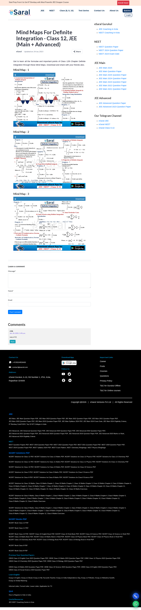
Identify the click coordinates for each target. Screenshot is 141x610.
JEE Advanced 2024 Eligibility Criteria (22, 436)
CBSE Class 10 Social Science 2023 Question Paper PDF (29, 570)
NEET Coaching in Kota (109, 33)
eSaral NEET (104, 124)
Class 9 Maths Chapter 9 (72, 498)
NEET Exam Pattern (59, 447)
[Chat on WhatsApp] (136, 604)
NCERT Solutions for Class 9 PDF (21, 472)
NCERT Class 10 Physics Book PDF (77, 537)
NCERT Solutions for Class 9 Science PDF (78, 472)
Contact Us (99, 10)
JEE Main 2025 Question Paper (112, 75)
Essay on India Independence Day (68, 578)
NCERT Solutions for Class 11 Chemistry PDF (112, 462)
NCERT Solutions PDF (19, 453)
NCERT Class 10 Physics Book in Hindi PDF (106, 537)
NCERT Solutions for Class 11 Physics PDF (80, 462)
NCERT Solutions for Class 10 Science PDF (80, 467)
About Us (114, 10)
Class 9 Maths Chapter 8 (54, 498)
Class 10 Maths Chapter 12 (18, 489)
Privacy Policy (106, 381)
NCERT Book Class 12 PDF (19, 523)
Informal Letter (14, 586)
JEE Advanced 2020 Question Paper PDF (53, 433)
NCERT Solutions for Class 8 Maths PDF (48, 477)
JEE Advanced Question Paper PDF (32, 431)
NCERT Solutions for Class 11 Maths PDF (49, 462)
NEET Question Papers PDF (19, 445)
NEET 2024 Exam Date (109, 54)
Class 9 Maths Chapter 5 (117, 495)
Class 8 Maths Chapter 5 (117, 508)
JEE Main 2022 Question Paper (112, 85)
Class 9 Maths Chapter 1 (43, 495)
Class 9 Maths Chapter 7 (36, 498)
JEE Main (12, 418)
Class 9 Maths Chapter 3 (80, 495)
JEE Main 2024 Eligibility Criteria (114, 421)
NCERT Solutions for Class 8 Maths (21, 508)
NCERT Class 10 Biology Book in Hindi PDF (78, 539)
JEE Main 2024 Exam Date (92, 421)
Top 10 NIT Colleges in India (36, 424)
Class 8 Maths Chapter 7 (36, 510)
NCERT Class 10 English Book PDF (42, 534)
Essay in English (14, 578)
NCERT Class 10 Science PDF (90, 534)
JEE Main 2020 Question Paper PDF (21, 421)
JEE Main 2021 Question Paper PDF (105, 418)
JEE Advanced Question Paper (112, 103)
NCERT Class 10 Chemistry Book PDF (22, 539)
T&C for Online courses (110, 390)
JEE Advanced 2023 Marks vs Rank (111, 433)
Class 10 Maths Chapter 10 (95, 486)
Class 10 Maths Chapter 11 (115, 486)
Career (103, 361)
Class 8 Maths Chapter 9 (72, 510)
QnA (11, 591)
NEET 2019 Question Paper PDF (20, 447)
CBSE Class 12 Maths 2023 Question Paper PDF (66, 558)
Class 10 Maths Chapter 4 (102, 483)
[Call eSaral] (136, 596)
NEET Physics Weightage (97, 447)
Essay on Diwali (27, 578)
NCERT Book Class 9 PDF (18, 545)
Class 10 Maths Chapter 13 (38, 489)
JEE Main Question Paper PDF (27, 418)
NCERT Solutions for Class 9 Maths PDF (48, 472)
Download (35, 75)
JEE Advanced (14, 431)
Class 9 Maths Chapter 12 (18, 501)
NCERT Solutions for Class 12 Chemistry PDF (112, 457)
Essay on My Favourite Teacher (44, 578)
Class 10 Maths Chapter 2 (64, 483)
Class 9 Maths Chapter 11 (110, 498)
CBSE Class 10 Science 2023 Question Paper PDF (62, 567)
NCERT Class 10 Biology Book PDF (49, 539)
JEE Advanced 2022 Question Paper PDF (90, 431)
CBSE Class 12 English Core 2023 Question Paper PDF (28, 558)
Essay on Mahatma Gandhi (104, 578)
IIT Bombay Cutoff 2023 (17, 424)
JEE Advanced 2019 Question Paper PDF (83, 433)
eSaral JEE (104, 121)
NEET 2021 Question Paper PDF (89, 445)
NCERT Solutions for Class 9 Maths (21, 495)
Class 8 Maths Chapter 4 (98, 508)
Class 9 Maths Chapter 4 (98, 495)
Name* (10, 291)
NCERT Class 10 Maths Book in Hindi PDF (49, 537)
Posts (102, 366)
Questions (104, 376)
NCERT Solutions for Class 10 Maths (22, 483)
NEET (52, 10)
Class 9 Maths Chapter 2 (62, 495)
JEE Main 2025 (105, 68)
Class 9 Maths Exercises (36, 501)
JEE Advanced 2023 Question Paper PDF (60, 431)
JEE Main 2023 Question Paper (112, 82)
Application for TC (46, 586)
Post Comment (15, 312)
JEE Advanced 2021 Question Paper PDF (23, 433)
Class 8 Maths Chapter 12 (18, 513)
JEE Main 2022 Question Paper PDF (78, 418)
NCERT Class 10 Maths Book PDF (21, 537)
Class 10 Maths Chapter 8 (56, 486)
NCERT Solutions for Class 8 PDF (21, 477)
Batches (127, 11)
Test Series (84, 10)
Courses (103, 371)
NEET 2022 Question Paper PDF (65, 445)
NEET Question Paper (108, 47)
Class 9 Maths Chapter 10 (91, 498)
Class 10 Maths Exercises (78, 489)
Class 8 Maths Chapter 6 (17, 510)
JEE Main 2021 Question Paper (112, 89)
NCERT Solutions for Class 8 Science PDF (78, 477)
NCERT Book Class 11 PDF (18, 528)
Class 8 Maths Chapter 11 (110, 510)
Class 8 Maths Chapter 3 (80, 508)
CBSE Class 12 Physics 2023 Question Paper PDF (102, 558)
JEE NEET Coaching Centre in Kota (21, 602)
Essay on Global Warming (18, 581)
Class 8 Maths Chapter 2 (62, 508)
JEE (42, 10)
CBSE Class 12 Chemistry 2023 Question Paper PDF (27, 561)
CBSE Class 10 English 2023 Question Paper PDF (98, 567)
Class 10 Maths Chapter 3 (83, 483)
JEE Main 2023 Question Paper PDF (52, 418)
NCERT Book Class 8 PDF (18, 551)
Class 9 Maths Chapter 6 (17, 498)
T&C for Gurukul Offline (110, 386)
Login (128, 15)
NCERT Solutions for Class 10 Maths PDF (49, 467)
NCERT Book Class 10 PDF (18, 534)
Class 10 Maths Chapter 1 (45, 483)
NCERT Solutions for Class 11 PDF (21, 462)
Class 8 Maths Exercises (56, 513)
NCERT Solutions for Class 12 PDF (21, 457)
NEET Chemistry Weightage (77, 447)
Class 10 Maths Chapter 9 (75, 486)
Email (10, 300)
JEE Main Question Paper (110, 71)
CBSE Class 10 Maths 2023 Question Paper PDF (26, 567)
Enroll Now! (123, 3)
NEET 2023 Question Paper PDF (41, 445)
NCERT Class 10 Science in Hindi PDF (116, 534)
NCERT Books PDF (18, 519)
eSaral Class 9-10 (106, 128)
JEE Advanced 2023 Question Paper (115, 107)
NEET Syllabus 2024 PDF (42, 447)
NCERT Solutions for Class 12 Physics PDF (80, 457)
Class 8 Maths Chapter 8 (54, 510)
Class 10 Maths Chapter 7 (37, 486)
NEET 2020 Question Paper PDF (113, 445)
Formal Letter (24, 586)
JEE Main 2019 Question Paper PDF (48, 421)
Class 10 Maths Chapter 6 (18, 486)
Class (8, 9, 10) (66, 10)
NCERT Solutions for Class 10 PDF (21, 467)
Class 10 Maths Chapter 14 (58, 489)
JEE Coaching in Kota (108, 29)
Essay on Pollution (87, 578)
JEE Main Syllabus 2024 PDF (72, 421)
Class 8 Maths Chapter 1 (43, 508)
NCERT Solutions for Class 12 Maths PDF (49, 457)
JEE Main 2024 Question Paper (112, 78)
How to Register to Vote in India (20, 595)
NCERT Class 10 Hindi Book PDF (67, 534)
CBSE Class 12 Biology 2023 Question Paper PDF (65, 561)
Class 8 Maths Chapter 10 (91, 510)
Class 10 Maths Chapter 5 (122, 483)
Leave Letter (34, 586)
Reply (13, 342)
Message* (12, 271)
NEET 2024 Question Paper (111, 50)
